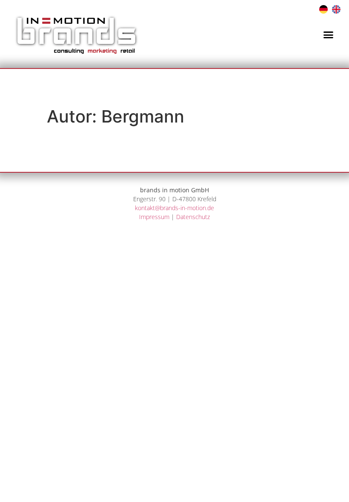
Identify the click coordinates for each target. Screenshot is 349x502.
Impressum (154, 217)
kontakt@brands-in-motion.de (174, 208)
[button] (328, 34)
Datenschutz (193, 217)
